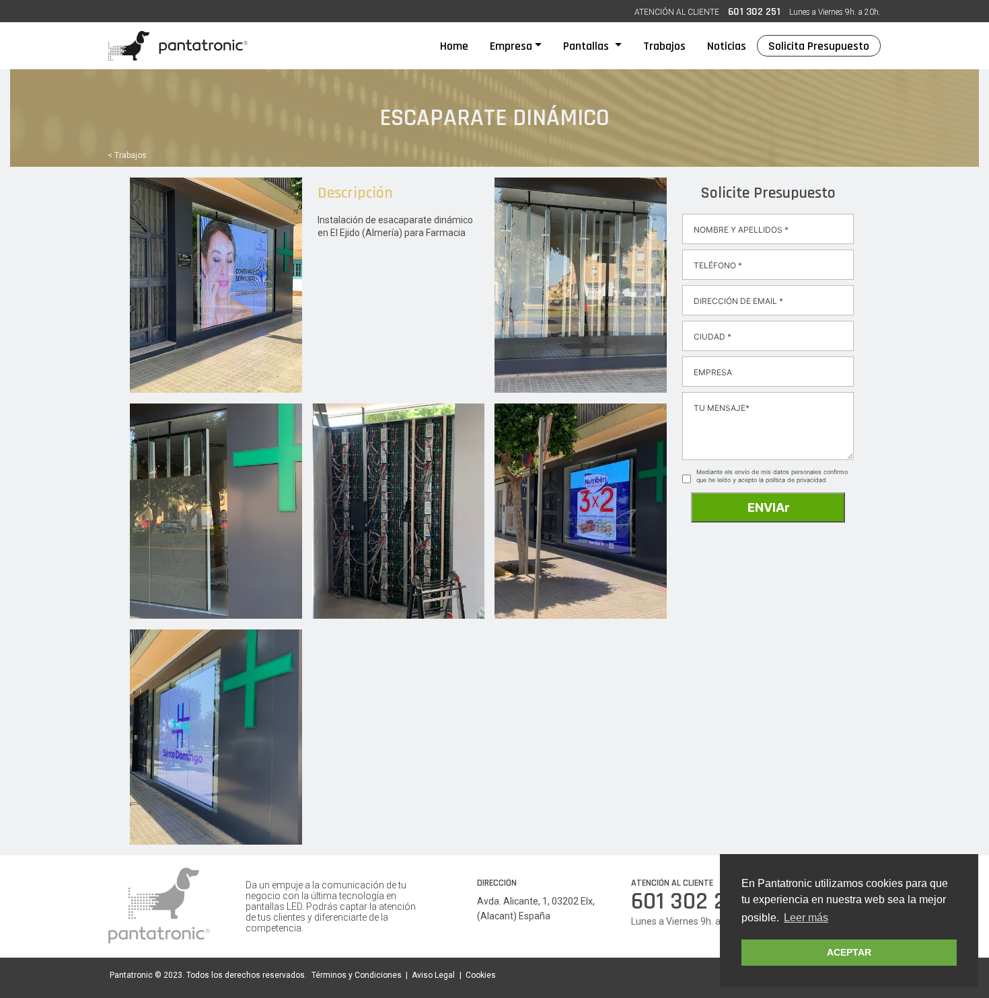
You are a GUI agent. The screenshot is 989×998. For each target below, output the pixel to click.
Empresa (511, 46)
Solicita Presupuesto (818, 46)
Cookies (481, 975)
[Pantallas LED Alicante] (178, 46)
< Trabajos (127, 155)
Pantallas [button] (587, 46)
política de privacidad (796, 480)
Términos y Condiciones (357, 975)
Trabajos (664, 46)
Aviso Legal (433, 975)
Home (459, 46)
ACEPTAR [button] (849, 952)
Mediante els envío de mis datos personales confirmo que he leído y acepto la (772, 476)
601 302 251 (754, 12)
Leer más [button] (806, 917)
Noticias (726, 46)
